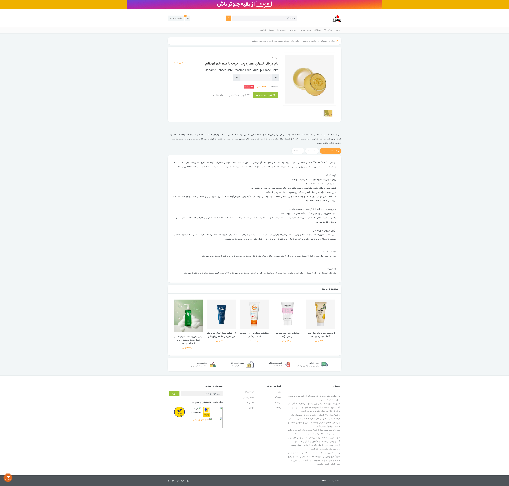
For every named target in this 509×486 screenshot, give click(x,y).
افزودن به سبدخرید (264, 95)
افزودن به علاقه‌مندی (238, 95)
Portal (323, 480)
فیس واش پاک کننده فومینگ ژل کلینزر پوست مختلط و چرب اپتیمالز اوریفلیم (221, 340)
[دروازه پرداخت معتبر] (206, 412)
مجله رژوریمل (305, 30)
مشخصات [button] (312, 150)
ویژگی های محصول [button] (331, 150)
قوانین (263, 30)
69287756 (328, 30)
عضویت (174, 393)
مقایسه (216, 95)
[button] (187, 18)
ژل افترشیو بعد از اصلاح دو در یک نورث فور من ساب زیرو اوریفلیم (254, 334)
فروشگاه (317, 30)
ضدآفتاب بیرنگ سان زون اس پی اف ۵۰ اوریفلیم (287, 334)
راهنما (271, 30)
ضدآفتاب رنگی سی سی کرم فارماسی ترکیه (321, 334)
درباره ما (293, 30)
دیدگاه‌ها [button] (297, 150)
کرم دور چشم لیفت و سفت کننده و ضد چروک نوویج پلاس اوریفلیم (188, 334)
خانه (338, 30)
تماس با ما (281, 30)
